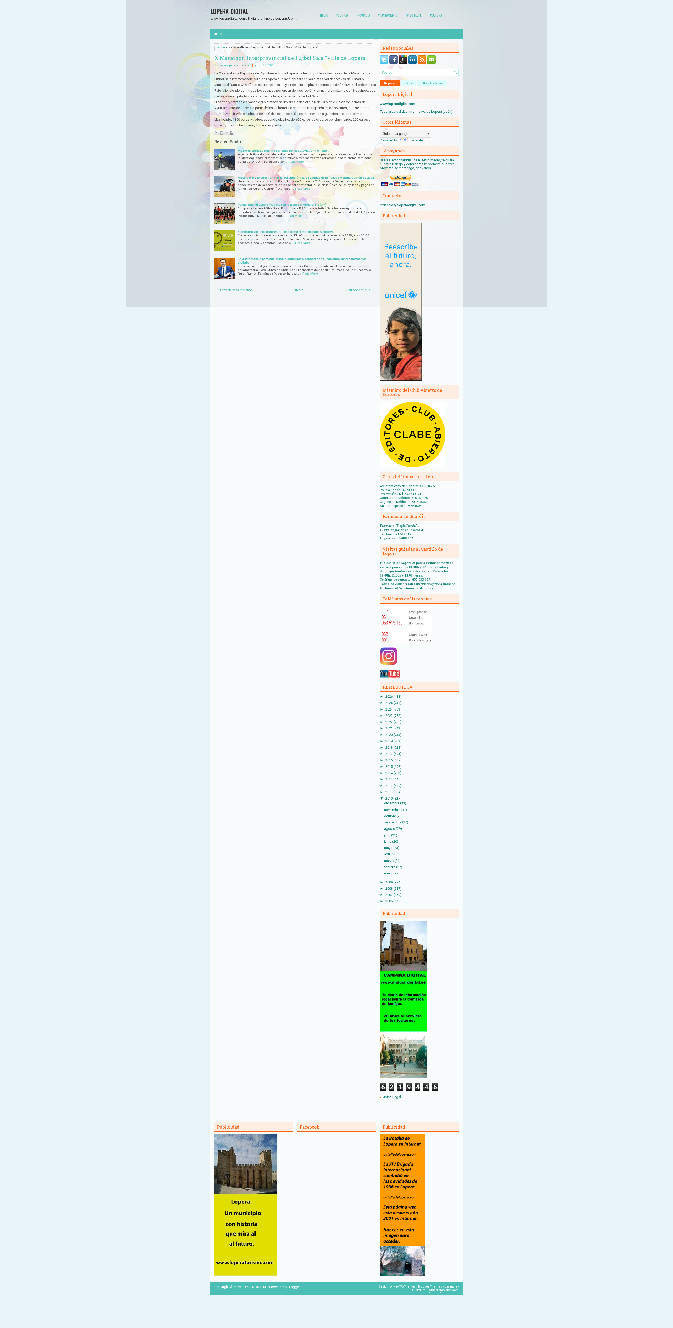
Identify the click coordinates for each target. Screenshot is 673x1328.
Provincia (363, 15)
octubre (390, 816)
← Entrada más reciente (234, 290)
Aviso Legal (392, 1097)
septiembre (393, 822)
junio (388, 841)
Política (342, 15)
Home (220, 47)
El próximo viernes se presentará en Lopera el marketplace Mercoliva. (286, 232)
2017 (389, 754)
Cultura (436, 15)
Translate (416, 140)
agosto (390, 829)
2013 (389, 779)
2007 (389, 895)
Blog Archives (432, 83)
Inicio (324, 15)
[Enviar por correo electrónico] (216, 132)
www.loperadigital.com (235, 65)
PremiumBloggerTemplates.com (435, 1290)
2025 (389, 703)
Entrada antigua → (360, 290)
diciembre (392, 803)
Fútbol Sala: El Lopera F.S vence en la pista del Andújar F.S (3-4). (282, 205)
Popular (390, 83)
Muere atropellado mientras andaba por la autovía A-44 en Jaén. (283, 150)
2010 (389, 798)
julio (387, 835)
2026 (389, 696)
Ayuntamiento (388, 15)
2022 (389, 722)
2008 (389, 889)
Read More (296, 161)
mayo (388, 848)
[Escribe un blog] (221, 132)
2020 (389, 735)
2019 (389, 741)
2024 (389, 709)
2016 (389, 760)
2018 (389, 747)
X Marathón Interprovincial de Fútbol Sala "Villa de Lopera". (291, 57)
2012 (389, 786)
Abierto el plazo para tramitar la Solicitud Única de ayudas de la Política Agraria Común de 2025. (306, 177)
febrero (390, 867)
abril (387, 854)
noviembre (392, 810)
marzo (389, 861)
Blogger (294, 1287)
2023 (389, 716)
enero (389, 873)
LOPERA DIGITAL (229, 11)
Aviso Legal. (414, 15)
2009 (389, 882)
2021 (389, 728)
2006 (389, 901)
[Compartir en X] (226, 132)
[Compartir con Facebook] (231, 132)
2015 (389, 767)
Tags (408, 83)
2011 (389, 792)
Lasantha (451, 1286)
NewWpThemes (404, 1286)
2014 (389, 773)
